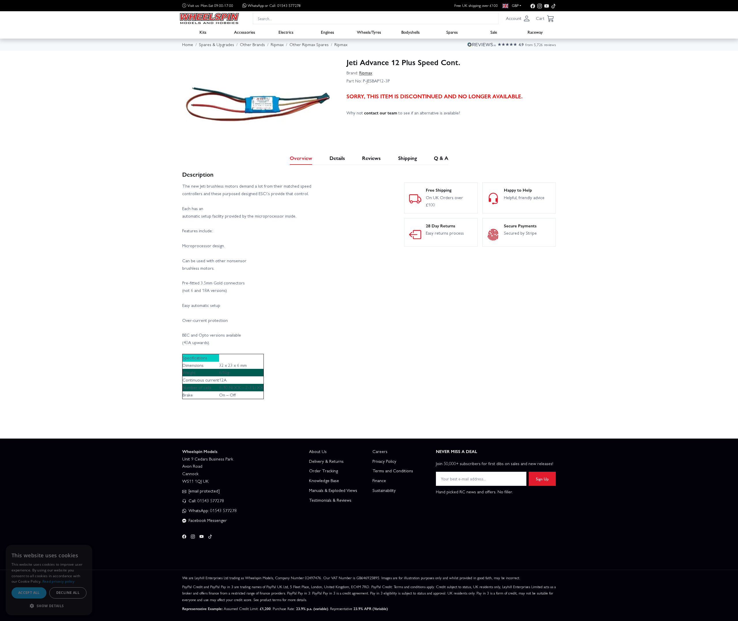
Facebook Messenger (207, 520)
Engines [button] (327, 32)
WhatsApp (274, 5)
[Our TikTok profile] (553, 5)
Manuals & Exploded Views (333, 490)
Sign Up (542, 479)
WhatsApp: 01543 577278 (212, 510)
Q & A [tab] (441, 157)
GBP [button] (515, 5)
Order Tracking (323, 470)
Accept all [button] (29, 592)
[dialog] (49, 580)
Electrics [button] (285, 32)
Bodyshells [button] (410, 32)
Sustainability (384, 490)
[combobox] (375, 18)
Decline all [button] (68, 592)
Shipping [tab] (407, 157)
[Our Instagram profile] (539, 5)
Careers (379, 451)
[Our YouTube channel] (546, 5)
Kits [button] (202, 32)
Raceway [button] (535, 32)
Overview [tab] (301, 157)
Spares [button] (452, 32)
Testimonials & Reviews (330, 500)
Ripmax (365, 72)
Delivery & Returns (326, 461)
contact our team (380, 113)
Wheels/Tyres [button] (369, 32)
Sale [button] (493, 32)
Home (187, 44)
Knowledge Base (324, 480)
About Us (318, 451)
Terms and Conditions (392, 470)
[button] (518, 18)
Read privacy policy (58, 581)
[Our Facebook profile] (532, 5)
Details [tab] (337, 157)
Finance (379, 480)
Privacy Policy (384, 461)
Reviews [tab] (371, 157)
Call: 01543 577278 (205, 500)
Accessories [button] (244, 32)
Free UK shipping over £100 (476, 5)
